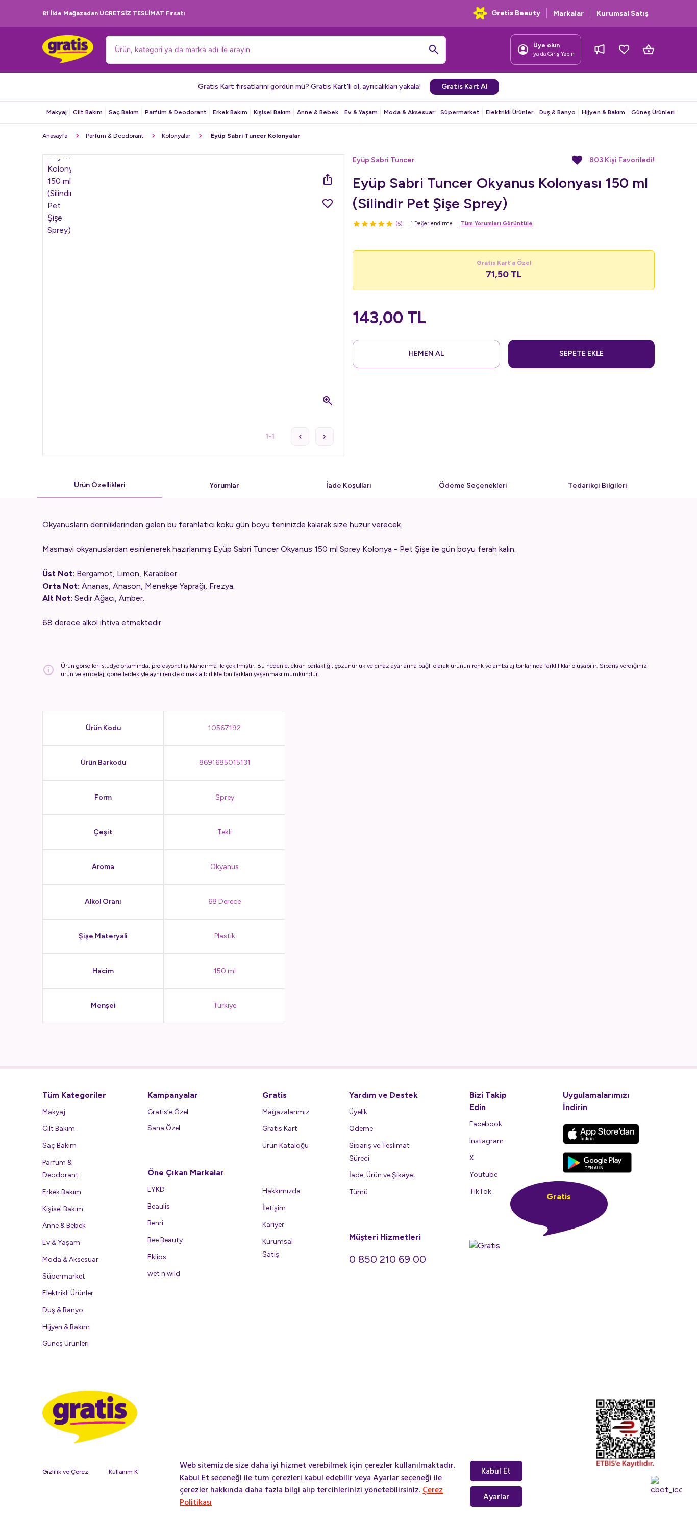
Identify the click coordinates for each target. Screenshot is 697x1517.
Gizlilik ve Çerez (65, 1471)
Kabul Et (496, 1471)
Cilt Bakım (88, 112)
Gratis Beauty (515, 13)
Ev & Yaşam (361, 112)
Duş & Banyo (557, 112)
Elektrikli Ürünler (509, 112)
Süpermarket (460, 112)
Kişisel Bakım (272, 112)
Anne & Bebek (317, 112)
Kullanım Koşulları (133, 1471)
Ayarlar (496, 1496)
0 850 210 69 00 (387, 1259)
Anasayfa (54, 135)
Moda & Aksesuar (409, 112)
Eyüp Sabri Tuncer (383, 160)
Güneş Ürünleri (653, 112)
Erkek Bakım (230, 112)
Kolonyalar (176, 135)
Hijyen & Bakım (603, 112)
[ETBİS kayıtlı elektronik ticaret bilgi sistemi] (625, 1433)
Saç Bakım (124, 112)
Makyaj (56, 112)
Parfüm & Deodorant (176, 112)
